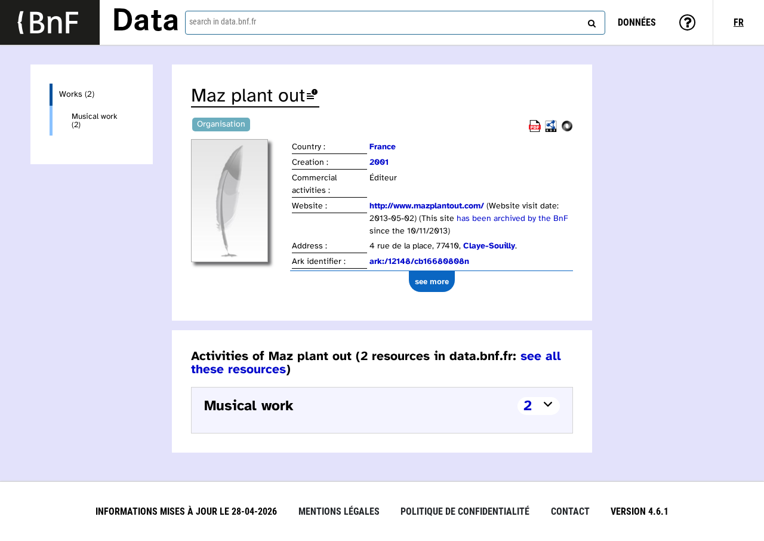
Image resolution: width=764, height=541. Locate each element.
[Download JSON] (567, 129)
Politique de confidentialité (465, 511)
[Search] (590, 21)
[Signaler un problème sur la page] (312, 96)
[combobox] (395, 23)
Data (146, 22)
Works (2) (76, 94)
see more (432, 281)
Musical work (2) (95, 120)
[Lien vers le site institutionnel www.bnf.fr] (50, 22)
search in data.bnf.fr (222, 21)
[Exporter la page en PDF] (535, 129)
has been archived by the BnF (512, 218)
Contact (570, 511)
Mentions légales (339, 511)
